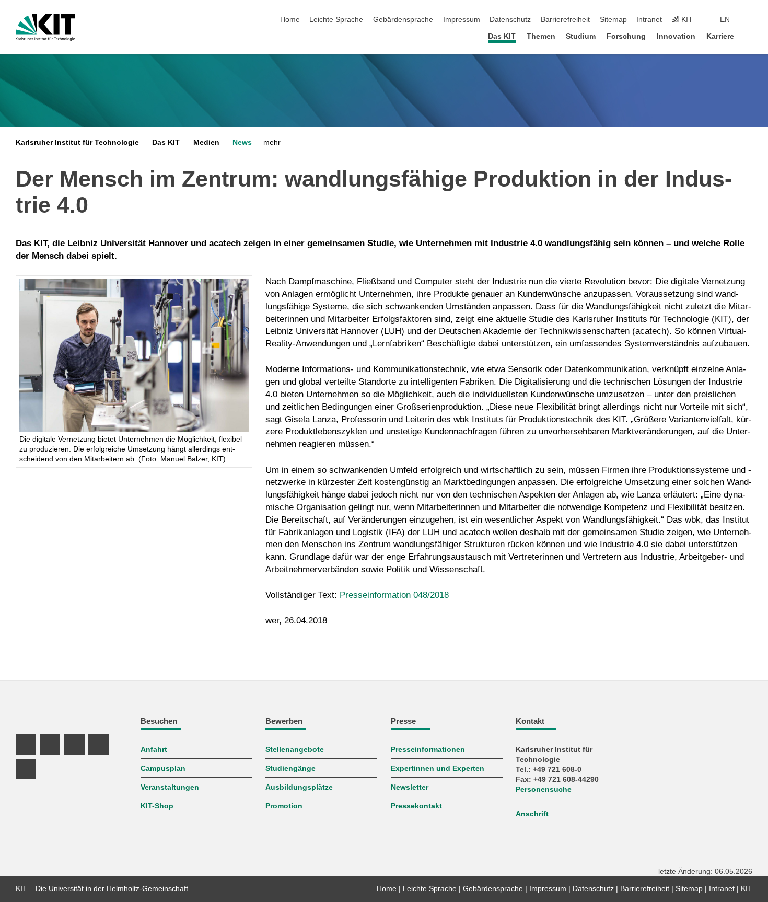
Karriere (720, 36)
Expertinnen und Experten (437, 768)
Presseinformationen (428, 750)
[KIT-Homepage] (45, 27)
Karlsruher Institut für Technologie (77, 142)
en (725, 20)
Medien (206, 142)
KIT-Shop (157, 806)
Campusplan (163, 768)
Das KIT (502, 36)
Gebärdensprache (403, 20)
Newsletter (409, 787)
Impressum (461, 20)
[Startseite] (749, 35)
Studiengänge (290, 768)
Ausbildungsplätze (299, 787)
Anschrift (532, 814)
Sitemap (613, 20)
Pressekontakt (416, 806)
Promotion (283, 806)
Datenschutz (510, 20)
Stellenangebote (294, 750)
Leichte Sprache (336, 20)
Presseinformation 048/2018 (394, 595)
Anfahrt (154, 750)
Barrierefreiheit (565, 20)
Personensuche (544, 789)
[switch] (749, 20)
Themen (541, 36)
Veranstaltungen (170, 787)
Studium (581, 36)
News (242, 142)
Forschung (626, 36)
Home (290, 20)
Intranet (649, 20)
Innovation (676, 36)
